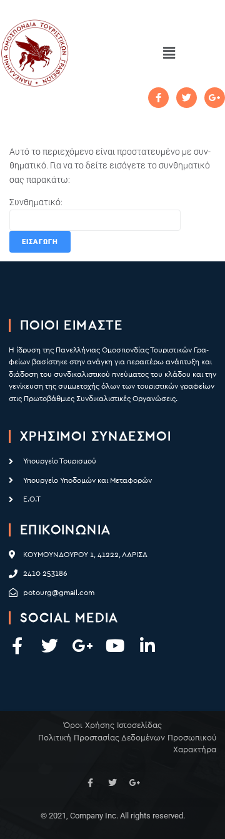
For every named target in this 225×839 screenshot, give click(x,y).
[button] (168, 53)
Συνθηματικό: (35, 202)
